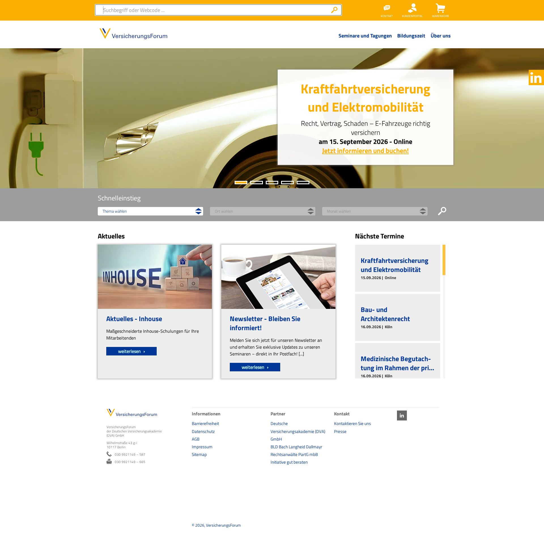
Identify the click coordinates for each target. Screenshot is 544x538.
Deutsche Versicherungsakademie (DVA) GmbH (298, 431)
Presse (340, 431)
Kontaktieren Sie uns (352, 423)
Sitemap (199, 454)
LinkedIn (536, 77)
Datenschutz (203, 431)
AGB (195, 439)
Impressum (202, 446)
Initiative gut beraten (289, 462)
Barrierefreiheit (205, 423)
